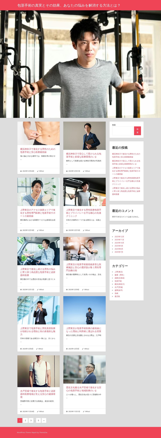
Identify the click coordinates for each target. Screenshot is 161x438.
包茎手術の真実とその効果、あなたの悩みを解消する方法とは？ (69, 5)
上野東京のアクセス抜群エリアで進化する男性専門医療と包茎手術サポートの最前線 (37, 213)
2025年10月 (119, 243)
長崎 (116, 293)
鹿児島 (117, 296)
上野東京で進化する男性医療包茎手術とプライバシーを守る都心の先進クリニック (83, 213)
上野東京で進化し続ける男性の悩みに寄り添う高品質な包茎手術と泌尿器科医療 (37, 272)
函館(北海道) (120, 278)
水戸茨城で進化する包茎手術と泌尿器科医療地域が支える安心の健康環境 (37, 394)
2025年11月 (119, 239)
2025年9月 (119, 246)
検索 (114, 125)
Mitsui (41, 171)
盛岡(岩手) (119, 290)
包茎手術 (118, 281)
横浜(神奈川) (120, 284)
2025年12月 (119, 236)
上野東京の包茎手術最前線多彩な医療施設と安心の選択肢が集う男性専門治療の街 (83, 267)
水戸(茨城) (119, 287)
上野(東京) (119, 272)
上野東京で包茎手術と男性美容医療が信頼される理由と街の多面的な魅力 (37, 331)
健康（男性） (120, 275)
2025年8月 (119, 249)
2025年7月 (119, 252)
